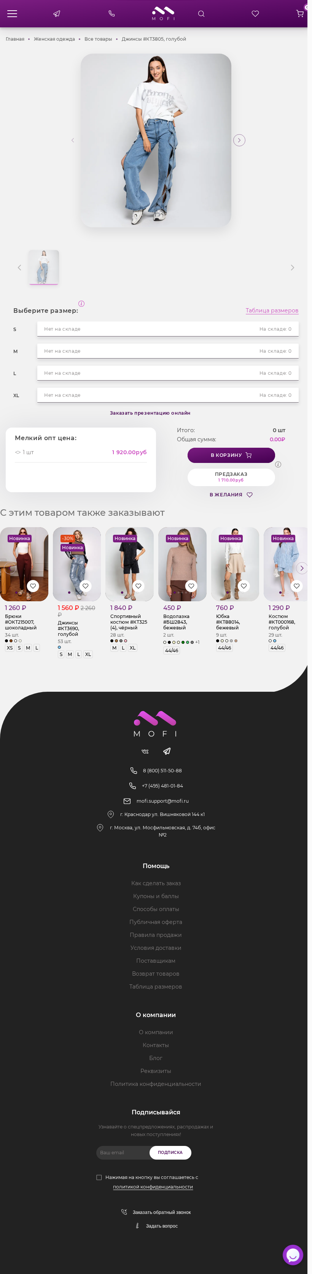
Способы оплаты (156, 909)
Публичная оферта (155, 922)
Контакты (156, 1045)
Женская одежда (54, 39)
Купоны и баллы (156, 896)
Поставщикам (155, 960)
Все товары (98, 39)
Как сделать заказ (156, 883)
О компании (156, 1032)
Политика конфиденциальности (155, 1084)
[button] (239, 140)
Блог (155, 1058)
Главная (15, 39)
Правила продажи (156, 935)
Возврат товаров (156, 973)
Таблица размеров (272, 311)
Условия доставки (156, 947)
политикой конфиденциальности (153, 1187)
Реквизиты (155, 1071)
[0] (300, 14)
